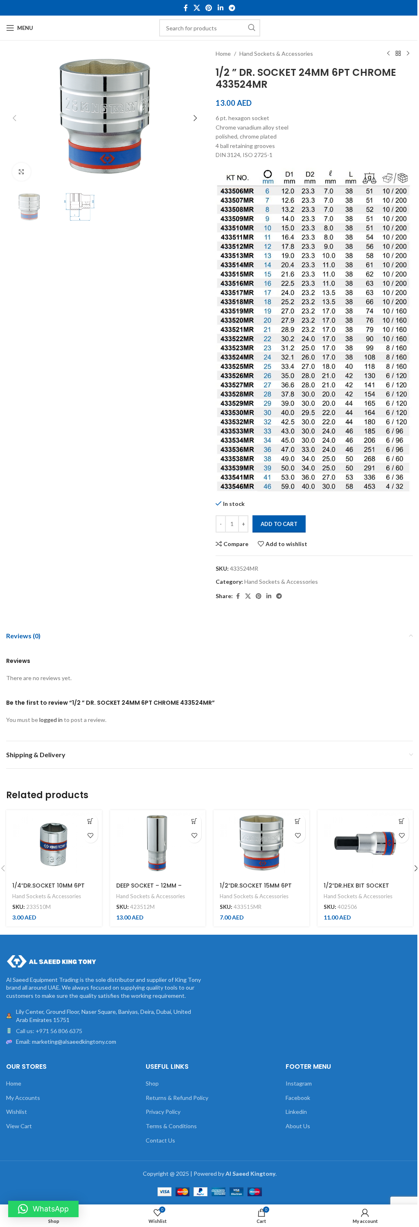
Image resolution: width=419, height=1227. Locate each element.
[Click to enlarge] (21, 172)
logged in (51, 719)
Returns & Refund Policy (177, 1097)
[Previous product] (388, 54)
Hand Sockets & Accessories (276, 53)
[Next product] (408, 54)
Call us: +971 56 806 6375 (49, 1030)
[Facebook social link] (186, 8)
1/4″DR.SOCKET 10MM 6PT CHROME (48, 889)
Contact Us (160, 1140)
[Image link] (51, 960)
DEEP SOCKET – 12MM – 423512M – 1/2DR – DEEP (150, 889)
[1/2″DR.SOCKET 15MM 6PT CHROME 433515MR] (261, 843)
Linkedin (296, 1111)
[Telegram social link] (232, 8)
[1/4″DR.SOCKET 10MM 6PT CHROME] (54, 843)
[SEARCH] (251, 27)
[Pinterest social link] (209, 8)
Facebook (298, 1097)
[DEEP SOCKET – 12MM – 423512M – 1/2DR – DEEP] (158, 843)
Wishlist (16, 1111)
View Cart (19, 1125)
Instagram (299, 1083)
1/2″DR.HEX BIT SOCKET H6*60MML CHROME (356, 889)
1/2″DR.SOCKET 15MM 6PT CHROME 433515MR (256, 889)
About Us (298, 1125)
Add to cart (279, 524)
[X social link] (197, 8)
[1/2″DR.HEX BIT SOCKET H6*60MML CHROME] (365, 843)
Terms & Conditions (171, 1125)
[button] (14, 118)
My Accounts (23, 1097)
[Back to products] (398, 54)
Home (223, 53)
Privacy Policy (163, 1111)
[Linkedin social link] (220, 8)
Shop (152, 1083)
